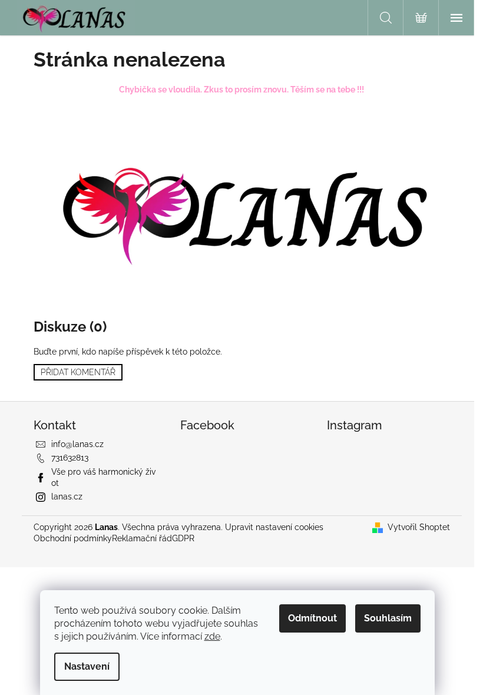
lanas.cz (66, 496)
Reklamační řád (142, 538)
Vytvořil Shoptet (419, 527)
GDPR (183, 538)
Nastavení (87, 666)
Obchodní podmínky (73, 538)
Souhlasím (388, 618)
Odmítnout (312, 618)
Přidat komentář (78, 372)
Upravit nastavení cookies (274, 527)
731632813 (69, 457)
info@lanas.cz (77, 444)
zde (212, 636)
